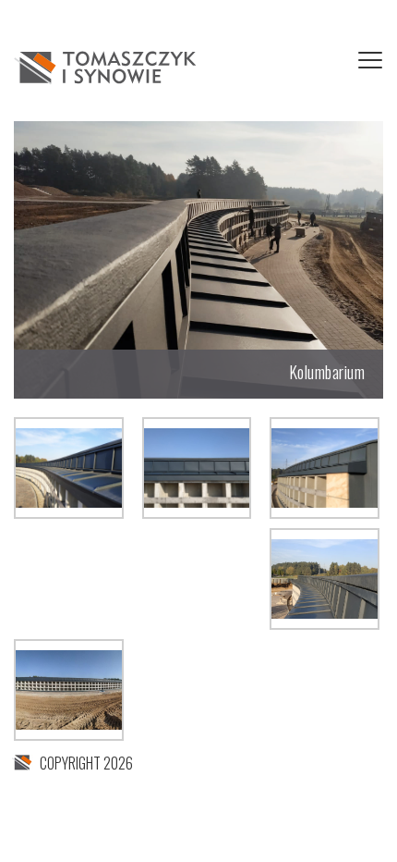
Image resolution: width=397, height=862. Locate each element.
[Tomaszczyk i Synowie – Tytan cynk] (106, 65)
